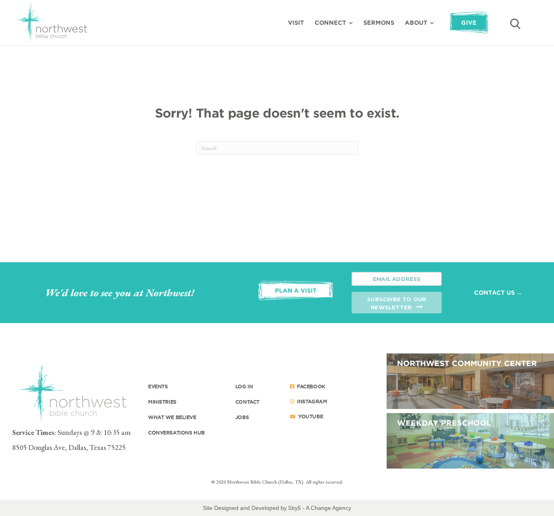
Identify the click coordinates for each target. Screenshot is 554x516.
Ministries (162, 401)
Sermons (378, 22)
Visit (296, 22)
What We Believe (172, 417)
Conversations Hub (176, 432)
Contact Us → (498, 292)
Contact (247, 401)
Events (157, 386)
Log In (244, 386)
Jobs (242, 417)
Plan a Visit (296, 290)
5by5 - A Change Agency (319, 508)
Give (469, 22)
